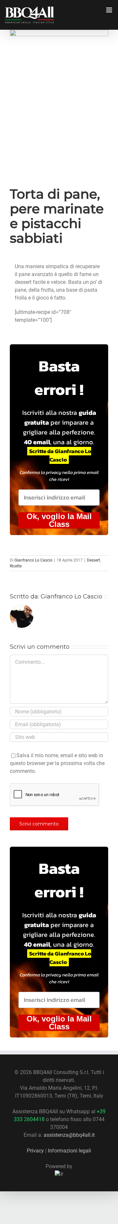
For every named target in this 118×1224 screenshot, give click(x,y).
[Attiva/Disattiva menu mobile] (109, 10)
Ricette (16, 566)
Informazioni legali (69, 1151)
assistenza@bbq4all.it (69, 1135)
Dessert (93, 560)
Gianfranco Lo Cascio (33, 560)
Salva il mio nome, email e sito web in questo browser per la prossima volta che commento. (57, 763)
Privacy (35, 1151)
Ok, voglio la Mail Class (59, 520)
